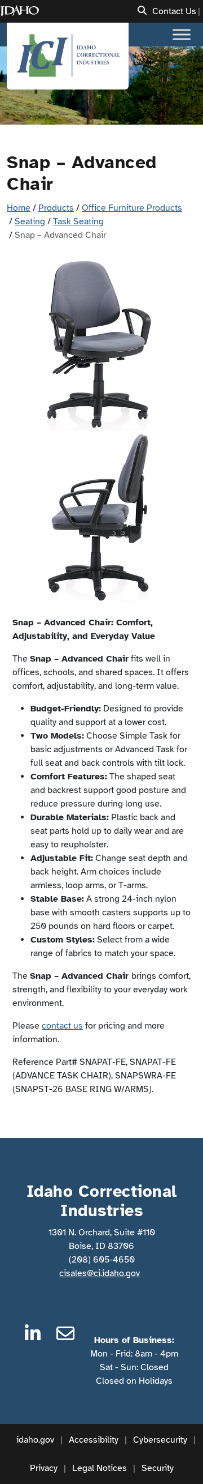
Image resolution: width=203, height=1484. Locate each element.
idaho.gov (35, 1439)
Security (158, 1468)
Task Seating (78, 221)
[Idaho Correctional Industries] (68, 56)
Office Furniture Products (132, 208)
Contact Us (174, 11)
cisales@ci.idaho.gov (99, 1273)
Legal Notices (99, 1468)
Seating (30, 221)
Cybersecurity (160, 1439)
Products (56, 208)
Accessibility (93, 1439)
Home (18, 208)
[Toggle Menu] (182, 34)
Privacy (44, 1468)
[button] (142, 11)
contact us (62, 1025)
